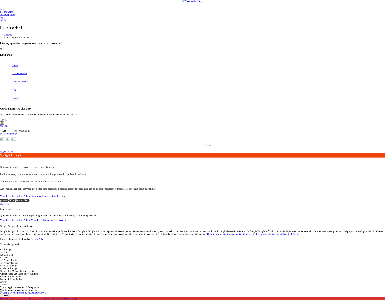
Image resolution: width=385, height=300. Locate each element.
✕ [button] (1, 159)
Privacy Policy (38, 239)
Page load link (7, 151)
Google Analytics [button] (8, 226)
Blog (14, 90)
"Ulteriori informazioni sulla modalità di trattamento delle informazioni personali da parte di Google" (253, 234)
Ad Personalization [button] (9, 260)
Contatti (15, 98)
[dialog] (192, 178)
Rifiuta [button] (12, 200)
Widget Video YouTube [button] (11, 273)
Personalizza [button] (22, 200)
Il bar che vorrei (19, 73)
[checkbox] (192, 252)
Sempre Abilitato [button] (24, 226)
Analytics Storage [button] (8, 265)
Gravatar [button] (4, 282)
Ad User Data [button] (6, 255)
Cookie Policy (10, 133)
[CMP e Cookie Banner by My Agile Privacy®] (23, 292)
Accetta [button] (4, 200)
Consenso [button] (4, 204)
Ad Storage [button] (5, 249)
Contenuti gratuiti (20, 81)
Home (15, 65)
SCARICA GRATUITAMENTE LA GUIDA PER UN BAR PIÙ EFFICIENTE (39, 298)
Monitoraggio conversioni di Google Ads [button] (19, 287)
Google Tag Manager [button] (10, 271)
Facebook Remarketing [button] (11, 276)
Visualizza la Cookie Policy (15, 195)
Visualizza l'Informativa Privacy (47, 195)
